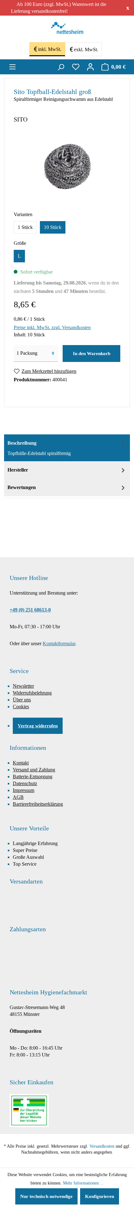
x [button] (127, 7)
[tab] (67, 447)
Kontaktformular (59, 643)
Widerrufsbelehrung (32, 692)
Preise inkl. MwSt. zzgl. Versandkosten (52, 327)
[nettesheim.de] (67, 29)
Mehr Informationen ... (83, 1183)
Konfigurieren (99, 1196)
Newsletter (23, 686)
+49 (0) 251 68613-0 (30, 609)
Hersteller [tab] (17, 469)
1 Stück (25, 227)
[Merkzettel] (75, 66)
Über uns (22, 699)
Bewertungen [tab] (21, 487)
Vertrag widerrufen (38, 725)
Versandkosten (101, 1146)
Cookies (21, 706)
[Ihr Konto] (90, 67)
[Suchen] (60, 66)
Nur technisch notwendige (46, 1196)
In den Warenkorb (91, 353)
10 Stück (52, 227)
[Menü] (12, 67)
